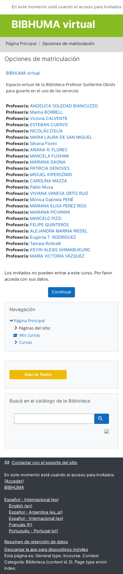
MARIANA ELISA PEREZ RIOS (58, 206)
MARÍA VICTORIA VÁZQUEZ (57, 256)
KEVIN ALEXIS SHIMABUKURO (60, 249)
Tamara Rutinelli (45, 243)
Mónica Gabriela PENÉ (52, 199)
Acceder (14, 481)
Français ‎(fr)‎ (20, 524)
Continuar (61, 292)
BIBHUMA (14, 487)
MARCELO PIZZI (45, 218)
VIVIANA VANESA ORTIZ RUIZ (59, 193)
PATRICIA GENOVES (50, 168)
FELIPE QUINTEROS (49, 224)
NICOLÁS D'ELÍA (46, 131)
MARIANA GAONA (48, 162)
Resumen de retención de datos (36, 541)
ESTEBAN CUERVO (49, 124)
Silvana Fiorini (43, 143)
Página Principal (21, 43)
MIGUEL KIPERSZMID (51, 174)
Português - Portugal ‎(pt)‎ (33, 531)
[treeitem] (61, 332)
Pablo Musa (41, 187)
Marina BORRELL (46, 112)
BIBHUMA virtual (23, 73)
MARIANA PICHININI (50, 212)
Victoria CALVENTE (49, 118)
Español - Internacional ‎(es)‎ (31, 499)
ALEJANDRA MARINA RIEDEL (59, 231)
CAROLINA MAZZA (48, 180)
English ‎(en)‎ (20, 505)
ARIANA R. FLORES (48, 149)
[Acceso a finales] (38, 374)
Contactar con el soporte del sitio (44, 462)
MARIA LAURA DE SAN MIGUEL (61, 137)
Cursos (25, 342)
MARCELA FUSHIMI (49, 156)
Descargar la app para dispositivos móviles (46, 549)
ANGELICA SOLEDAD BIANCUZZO (64, 106)
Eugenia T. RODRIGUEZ (53, 237)
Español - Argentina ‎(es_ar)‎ (36, 512)
